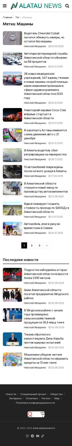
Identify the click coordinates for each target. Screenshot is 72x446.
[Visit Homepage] (35, 5)
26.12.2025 (56, 66)
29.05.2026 (57, 46)
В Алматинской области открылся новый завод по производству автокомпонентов (46, 187)
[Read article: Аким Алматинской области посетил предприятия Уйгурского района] (12, 295)
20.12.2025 (56, 143)
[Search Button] (67, 5)
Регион (46, 398)
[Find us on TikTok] (42, 436)
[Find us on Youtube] (37, 436)
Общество (56, 394)
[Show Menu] (5, 5)
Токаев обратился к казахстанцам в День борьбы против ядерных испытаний (43, 338)
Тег (17, 17)
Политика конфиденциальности (35, 402)
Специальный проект (33, 394)
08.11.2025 (56, 159)
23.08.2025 (57, 196)
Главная (7, 17)
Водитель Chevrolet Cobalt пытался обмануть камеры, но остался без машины (44, 37)
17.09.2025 (56, 176)
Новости (11, 394)
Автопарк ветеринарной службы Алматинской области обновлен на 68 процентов (46, 57)
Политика (32, 398)
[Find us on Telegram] (32, 436)
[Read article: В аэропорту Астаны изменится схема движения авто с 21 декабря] (12, 135)
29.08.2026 (57, 347)
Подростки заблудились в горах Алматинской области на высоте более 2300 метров (46, 274)
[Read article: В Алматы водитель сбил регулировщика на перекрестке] (12, 155)
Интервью (15, 398)
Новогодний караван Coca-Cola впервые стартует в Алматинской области (45, 114)
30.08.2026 (57, 282)
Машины (27, 17)
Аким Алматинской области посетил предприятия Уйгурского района (46, 294)
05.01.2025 (56, 232)
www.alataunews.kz (44, 428)
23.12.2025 (56, 123)
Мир (57, 398)
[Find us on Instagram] (27, 436)
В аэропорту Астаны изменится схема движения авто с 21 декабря (45, 134)
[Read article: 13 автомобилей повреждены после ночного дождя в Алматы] (12, 172)
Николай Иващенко (35, 46)
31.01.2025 (56, 216)
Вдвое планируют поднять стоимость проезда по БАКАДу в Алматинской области (46, 208)
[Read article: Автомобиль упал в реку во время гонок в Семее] (12, 229)
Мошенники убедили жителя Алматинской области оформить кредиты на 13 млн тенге (46, 358)
